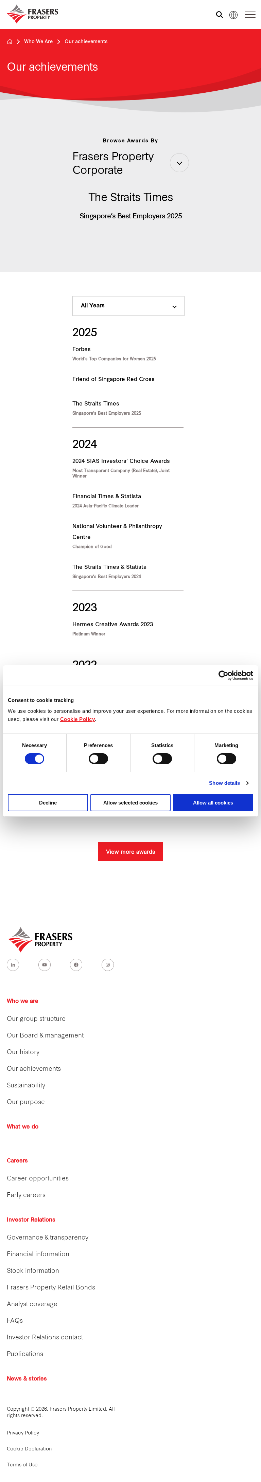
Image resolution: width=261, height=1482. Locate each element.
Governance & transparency (47, 1238)
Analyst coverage (32, 1304)
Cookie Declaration (29, 1449)
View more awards (130, 851)
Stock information (33, 1271)
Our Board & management (45, 1036)
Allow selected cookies (130, 803)
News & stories (27, 1379)
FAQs (15, 1321)
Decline (48, 803)
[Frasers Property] (41, 939)
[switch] (98, 758)
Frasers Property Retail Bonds (51, 1288)
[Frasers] (28, 13)
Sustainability (26, 1086)
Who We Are (38, 41)
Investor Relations (31, 1220)
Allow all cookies (213, 803)
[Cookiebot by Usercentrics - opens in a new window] (223, 675)
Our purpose (26, 1102)
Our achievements (34, 1069)
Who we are (22, 1001)
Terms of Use (22, 1465)
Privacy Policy (23, 1433)
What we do (22, 1127)
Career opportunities (38, 1179)
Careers (17, 1161)
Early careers (26, 1195)
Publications (25, 1354)
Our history (23, 1052)
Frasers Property (9, 41)
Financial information (38, 1254)
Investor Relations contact (45, 1338)
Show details (224, 783)
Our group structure (36, 1019)
